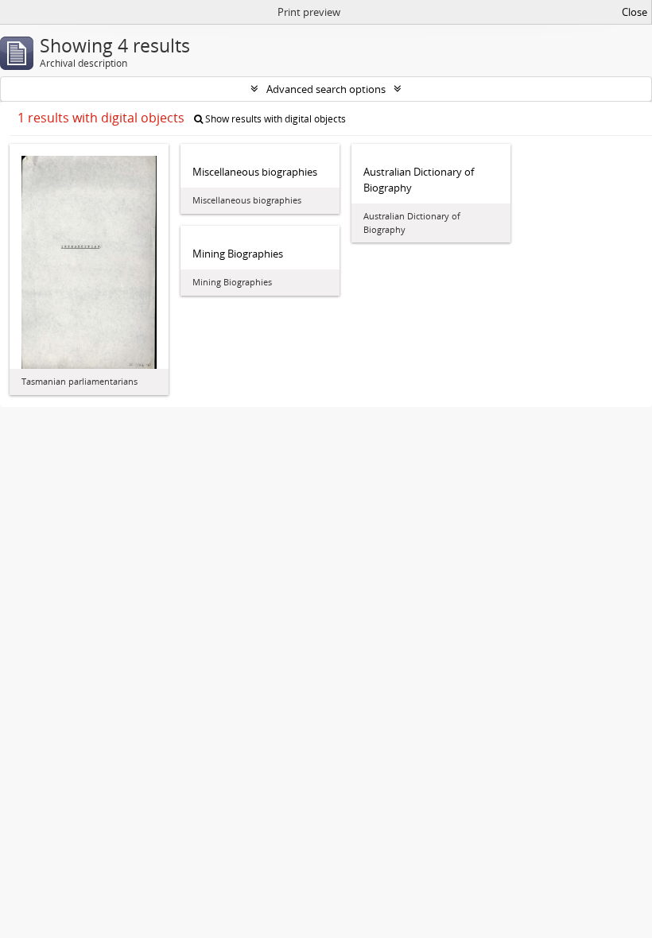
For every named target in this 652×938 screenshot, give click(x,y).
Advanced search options (326, 89)
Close (634, 12)
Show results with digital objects (274, 119)
